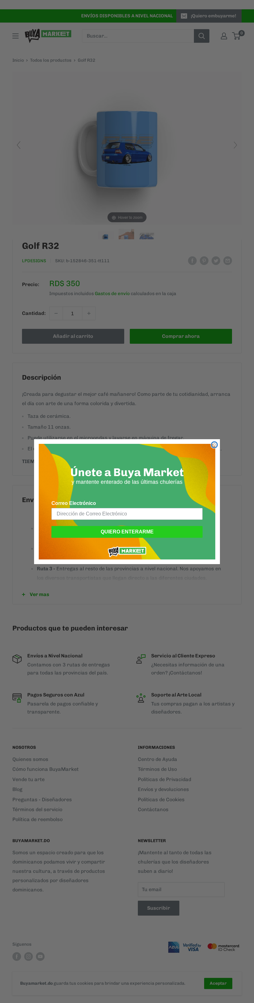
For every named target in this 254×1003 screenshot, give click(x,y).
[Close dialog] (214, 445)
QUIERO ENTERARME (127, 531)
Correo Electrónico (73, 503)
